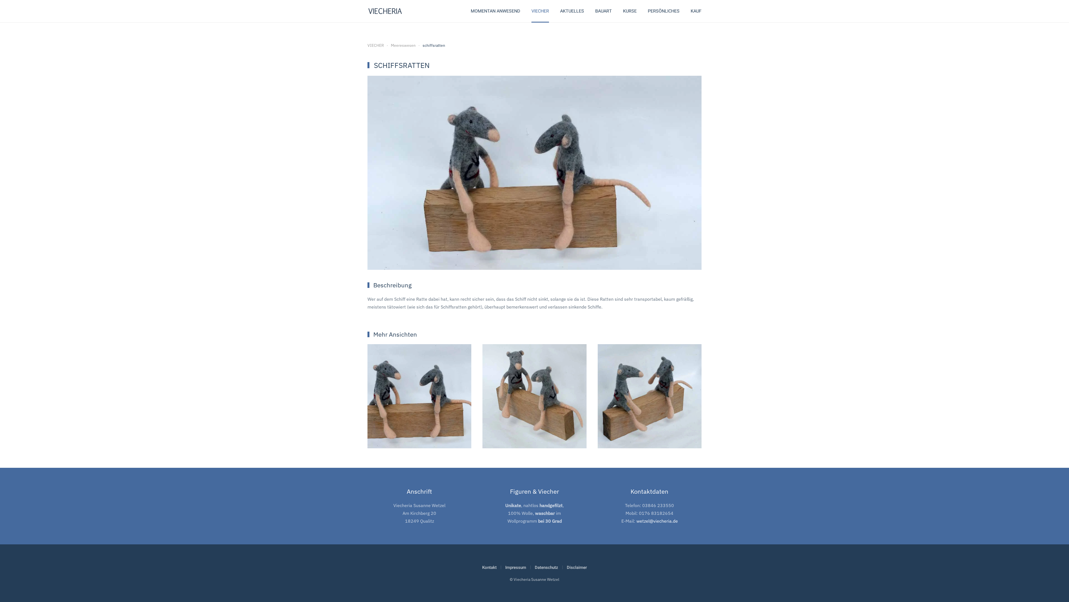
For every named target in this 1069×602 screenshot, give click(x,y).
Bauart (603, 11)
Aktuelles (572, 11)
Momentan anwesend (495, 11)
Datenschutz (546, 567)
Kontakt (489, 567)
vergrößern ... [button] (419, 433)
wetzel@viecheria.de (657, 521)
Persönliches (664, 11)
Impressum (515, 567)
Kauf (696, 11)
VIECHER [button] (540, 11)
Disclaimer (577, 567)
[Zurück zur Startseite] (385, 11)
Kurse (630, 11)
